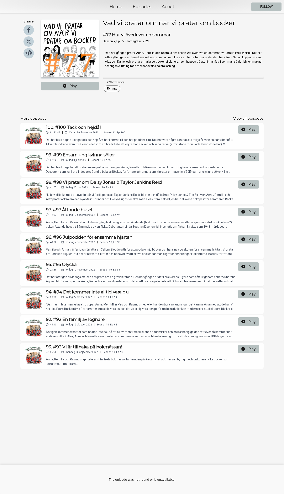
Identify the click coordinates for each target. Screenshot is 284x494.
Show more (116, 82)
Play (73, 86)
